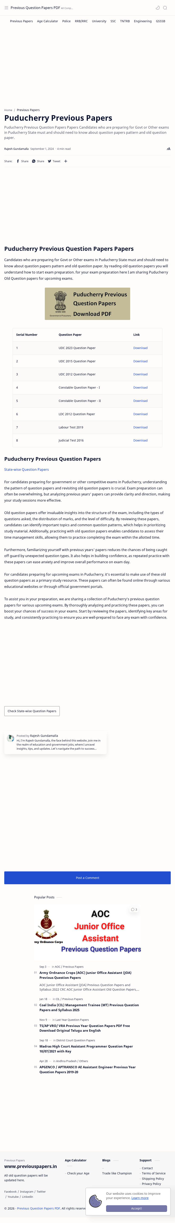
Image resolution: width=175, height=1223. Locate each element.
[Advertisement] (87, 69)
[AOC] (58, 967)
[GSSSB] (160, 21)
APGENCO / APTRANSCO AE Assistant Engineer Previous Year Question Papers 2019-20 (87, 1069)
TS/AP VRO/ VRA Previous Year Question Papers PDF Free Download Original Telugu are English (84, 1028)
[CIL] (59, 999)
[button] (158, 7)
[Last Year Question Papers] (72, 1020)
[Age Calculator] (47, 21)
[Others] (83, 1061)
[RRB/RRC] (81, 21)
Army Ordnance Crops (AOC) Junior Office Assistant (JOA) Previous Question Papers (85, 975)
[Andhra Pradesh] (67, 1061)
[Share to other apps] (65, 161)
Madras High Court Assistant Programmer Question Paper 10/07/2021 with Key (86, 1048)
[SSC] (113, 21)
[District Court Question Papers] (75, 1040)
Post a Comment (87, 878)
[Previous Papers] (21, 21)
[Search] (165, 7)
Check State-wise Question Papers (32, 711)
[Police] (66, 21)
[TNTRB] (125, 21)
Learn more (140, 1198)
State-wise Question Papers (26, 469)
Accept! (136, 1208)
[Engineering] (143, 21)
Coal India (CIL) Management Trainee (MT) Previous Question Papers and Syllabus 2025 (89, 1007)
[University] (99, 21)
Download (140, 348)
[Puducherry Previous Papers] (87, 304)
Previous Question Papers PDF (35, 7)
